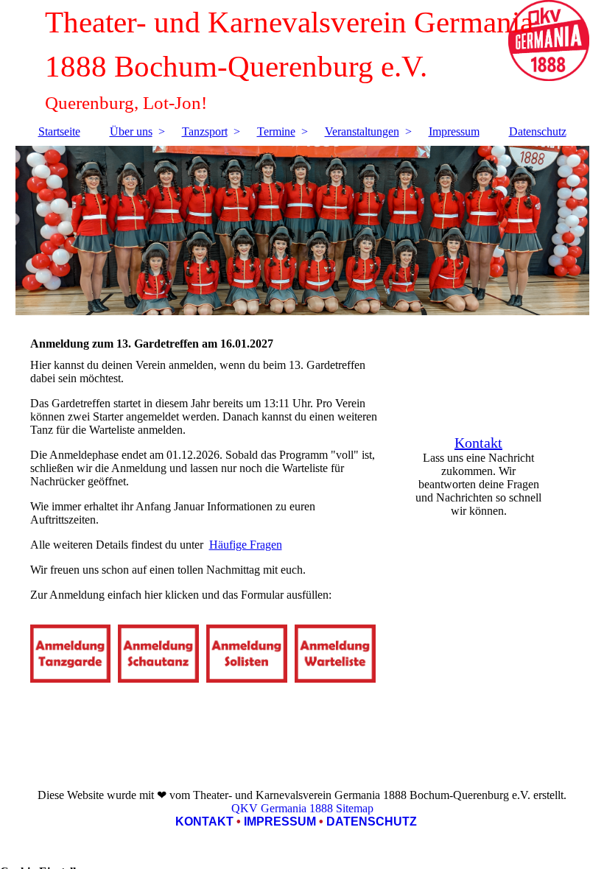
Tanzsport (205, 131)
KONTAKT (204, 821)
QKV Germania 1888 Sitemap (302, 808)
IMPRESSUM (280, 821)
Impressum (454, 131)
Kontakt (478, 442)
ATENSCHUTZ (376, 821)
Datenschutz (537, 131)
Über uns (131, 131)
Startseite (59, 131)
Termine (276, 131)
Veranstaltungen (362, 131)
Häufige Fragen (245, 544)
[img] (302, 230)
